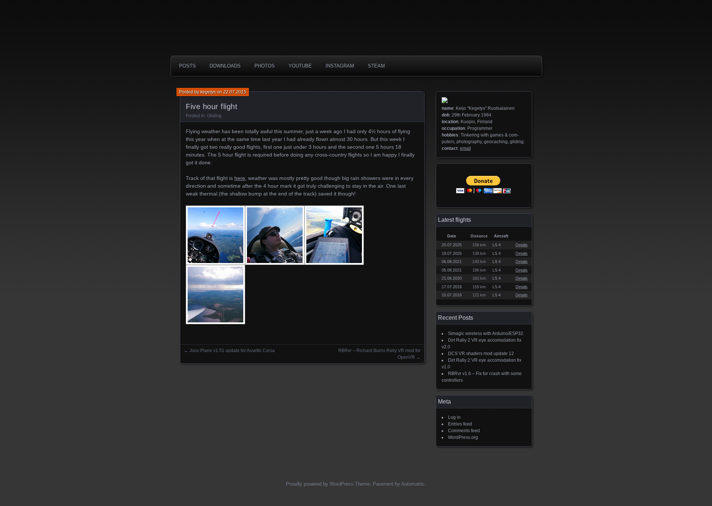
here (239, 178)
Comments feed (464, 430)
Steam (376, 66)
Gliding (214, 115)
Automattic (413, 484)
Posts (187, 66)
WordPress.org (463, 437)
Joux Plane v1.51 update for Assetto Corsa (232, 350)
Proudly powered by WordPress (319, 484)
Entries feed (460, 424)
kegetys (208, 92)
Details (521, 245)
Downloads (225, 66)
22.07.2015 (234, 92)
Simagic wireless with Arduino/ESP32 (485, 333)
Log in (454, 417)
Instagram (340, 66)
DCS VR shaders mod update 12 (481, 353)
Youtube (300, 66)
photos (264, 66)
